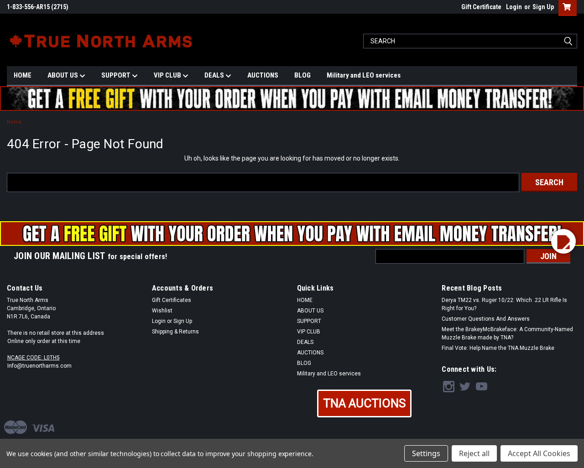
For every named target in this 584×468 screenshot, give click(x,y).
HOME (22, 75)
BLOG (302, 75)
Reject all (474, 453)
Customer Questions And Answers (486, 319)
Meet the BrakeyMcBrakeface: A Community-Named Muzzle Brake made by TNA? (507, 333)
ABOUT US (63, 75)
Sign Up (543, 6)
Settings (426, 453)
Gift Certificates (171, 300)
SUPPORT (116, 75)
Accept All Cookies (539, 453)
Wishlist (162, 310)
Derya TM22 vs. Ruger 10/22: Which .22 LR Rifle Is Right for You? (504, 304)
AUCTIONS (262, 75)
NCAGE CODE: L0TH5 (33, 357)
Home (14, 122)
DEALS (214, 75)
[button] (364, 403)
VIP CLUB (168, 75)
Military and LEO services (364, 75)
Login (514, 6)
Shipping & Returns (175, 331)
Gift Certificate (481, 6)
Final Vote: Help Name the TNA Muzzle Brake (498, 348)
